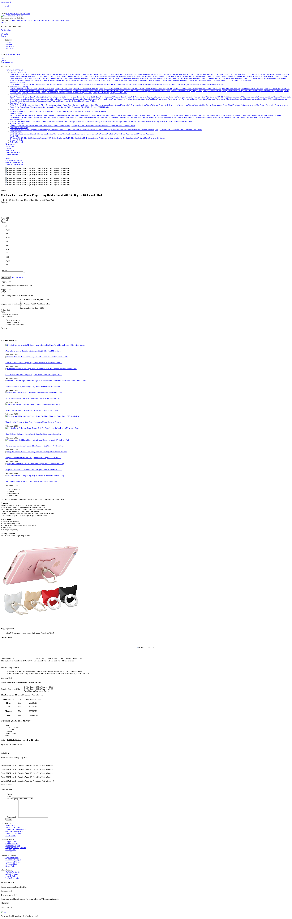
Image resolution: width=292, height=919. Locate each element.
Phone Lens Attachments (37, 101)
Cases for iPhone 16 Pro (96, 80)
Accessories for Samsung (19, 87)
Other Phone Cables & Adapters (253, 97)
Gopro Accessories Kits (251, 105)
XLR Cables (23, 138)
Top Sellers (9, 146)
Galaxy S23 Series (263, 91)
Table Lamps (142, 117)
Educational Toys (39, 111)
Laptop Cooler (50, 130)
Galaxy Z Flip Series (178, 91)
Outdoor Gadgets (129, 126)
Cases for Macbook (168, 85)
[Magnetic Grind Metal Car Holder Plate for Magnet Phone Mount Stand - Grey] (34, 464)
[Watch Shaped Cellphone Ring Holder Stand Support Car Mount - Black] (32, 404)
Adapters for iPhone (161, 97)
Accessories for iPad (17, 82)
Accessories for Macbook (152, 85)
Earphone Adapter (76, 99)
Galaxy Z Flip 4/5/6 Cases (212, 91)
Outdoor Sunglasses (17, 126)
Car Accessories (16, 132)
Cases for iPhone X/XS (75, 76)
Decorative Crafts (167, 115)
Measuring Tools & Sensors (198, 117)
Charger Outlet (285, 97)
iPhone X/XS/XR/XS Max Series (54, 76)
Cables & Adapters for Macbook (187, 85)
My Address (9, 48)
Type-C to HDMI (89, 97)
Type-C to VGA (102, 97)
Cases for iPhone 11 (228, 76)
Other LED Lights (121, 117)
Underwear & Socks (144, 121)
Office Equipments (74, 107)
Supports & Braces (116, 126)
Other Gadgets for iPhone (161, 78)
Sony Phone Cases (184, 99)
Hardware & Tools (154, 117)
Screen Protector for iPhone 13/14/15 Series (26, 80)
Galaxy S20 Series (17, 89)
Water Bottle (65, 20)
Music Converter (150, 138)
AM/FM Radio (103, 107)
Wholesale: (11, 355)
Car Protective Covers (89, 134)
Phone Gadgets (83, 101)
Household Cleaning (258, 115)
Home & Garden (16, 113)
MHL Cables (88, 138)
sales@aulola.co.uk (13, 14)
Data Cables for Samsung (191, 97)
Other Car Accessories (146, 134)
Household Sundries (273, 115)
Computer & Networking (19, 128)
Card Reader (197, 130)
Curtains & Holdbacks (206, 115)
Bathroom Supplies (17, 115)
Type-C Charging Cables (39, 97)
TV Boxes (14, 138)
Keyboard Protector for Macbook (212, 85)
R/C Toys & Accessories (97, 111)
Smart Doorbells (84, 105)
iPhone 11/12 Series (213, 76)
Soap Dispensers (30, 115)
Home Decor (155, 115)
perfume (13, 20)
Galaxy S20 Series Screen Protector (85, 89)
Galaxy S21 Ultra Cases (152, 89)
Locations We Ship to (13, 860)
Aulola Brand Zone (12, 827)
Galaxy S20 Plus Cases (46, 89)
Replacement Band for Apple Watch (33, 74)
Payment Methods (11, 858)
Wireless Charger (40, 99)
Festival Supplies (214, 117)
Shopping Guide (11, 842)
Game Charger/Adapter (33, 107)
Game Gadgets (61, 107)
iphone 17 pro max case (242, 80)
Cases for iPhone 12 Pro (18, 78)
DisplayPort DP (99, 138)
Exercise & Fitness (102, 126)
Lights (84, 117)
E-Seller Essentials (16, 142)
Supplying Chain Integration (15, 829)
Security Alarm (40, 105)
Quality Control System (13, 831)
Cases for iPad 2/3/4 (70, 85)
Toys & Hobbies (16, 109)
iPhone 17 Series (161, 80)
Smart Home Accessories (100, 105)
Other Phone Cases (163, 91)
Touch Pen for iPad (124, 85)
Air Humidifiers (244, 115)
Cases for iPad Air (41, 85)
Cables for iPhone (174, 97)
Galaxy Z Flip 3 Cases (194, 91)
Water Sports (52, 126)
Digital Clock (219, 115)
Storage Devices (161, 130)
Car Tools (118, 134)
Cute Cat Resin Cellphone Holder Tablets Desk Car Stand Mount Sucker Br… (33, 434)
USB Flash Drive (186, 130)
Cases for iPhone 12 (282, 76)
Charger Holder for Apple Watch (83, 74)
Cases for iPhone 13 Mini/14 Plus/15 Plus (271, 78)
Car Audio (126, 134)
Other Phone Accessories (249, 99)
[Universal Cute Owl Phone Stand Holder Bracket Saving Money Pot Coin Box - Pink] (37, 440)
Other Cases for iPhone (118, 78)
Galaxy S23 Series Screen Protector (52, 93)
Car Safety (111, 134)
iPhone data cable (41, 20)
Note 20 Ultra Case (229, 89)
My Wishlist (9, 46)
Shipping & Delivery (13, 862)
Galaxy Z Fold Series (230, 91)
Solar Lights (132, 117)
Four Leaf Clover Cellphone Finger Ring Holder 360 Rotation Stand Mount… (33, 386)
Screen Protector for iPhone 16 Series (141, 80)
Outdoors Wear (30, 126)
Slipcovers (193, 115)
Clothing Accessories (128, 121)
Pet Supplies (134, 115)
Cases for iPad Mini (55, 85)
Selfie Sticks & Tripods (266, 99)
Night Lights (109, 117)
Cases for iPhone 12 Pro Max (38, 78)
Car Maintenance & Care (71, 134)
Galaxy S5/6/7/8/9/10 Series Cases (81, 91)
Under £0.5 (9, 150)
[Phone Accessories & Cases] (12, 16)
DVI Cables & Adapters (74, 138)
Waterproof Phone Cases (216, 99)
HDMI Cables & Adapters (37, 138)
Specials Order (10, 876)
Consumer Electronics (18, 103)
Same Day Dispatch (12, 152)
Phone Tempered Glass (55, 101)
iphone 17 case (200, 80)
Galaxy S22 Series (243, 89)
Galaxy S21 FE (166, 89)
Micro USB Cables (207, 97)
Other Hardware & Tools (178, 117)
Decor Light (92, 117)
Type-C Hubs (126, 97)
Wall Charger (21, 20)
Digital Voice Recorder (89, 107)
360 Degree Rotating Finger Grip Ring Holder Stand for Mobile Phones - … (33, 481)
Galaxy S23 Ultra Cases (30, 93)
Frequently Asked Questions (15, 848)
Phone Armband (281, 99)
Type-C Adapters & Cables (20, 97)
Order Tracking (11, 864)
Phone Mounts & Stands (19, 101)
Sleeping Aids (73, 121)
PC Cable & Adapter (64, 130)
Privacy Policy (10, 836)
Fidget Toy (14, 111)
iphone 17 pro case (213, 80)
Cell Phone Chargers (272, 97)
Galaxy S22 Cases (256, 89)
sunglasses (56, 20)
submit (8, 819)
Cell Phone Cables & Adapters (142, 97)
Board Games (51, 111)
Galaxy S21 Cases (119, 89)
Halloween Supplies (228, 117)
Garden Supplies (57, 117)
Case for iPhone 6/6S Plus (156, 74)
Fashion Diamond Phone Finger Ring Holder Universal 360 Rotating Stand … (33, 363)
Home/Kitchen (69, 115)
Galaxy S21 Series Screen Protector (185, 89)
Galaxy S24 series (72, 93)
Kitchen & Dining (108, 115)
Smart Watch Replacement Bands (171, 105)
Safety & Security (16, 105)
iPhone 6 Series (125, 74)
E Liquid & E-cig (16, 140)
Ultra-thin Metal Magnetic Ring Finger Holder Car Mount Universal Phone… (33, 422)
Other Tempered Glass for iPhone (139, 78)
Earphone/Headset (63, 99)
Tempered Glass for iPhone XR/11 (131, 76)
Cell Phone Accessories (18, 95)
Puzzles (30, 111)
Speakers (129, 99)
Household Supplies (231, 115)
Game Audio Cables (17, 107)
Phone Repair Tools (71, 101)
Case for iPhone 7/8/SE (242, 74)
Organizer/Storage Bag (18, 117)
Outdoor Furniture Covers (72, 117)
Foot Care (39, 121)
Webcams (41, 130)
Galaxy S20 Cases (30, 89)
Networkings (107, 130)
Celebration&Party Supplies (246, 117)
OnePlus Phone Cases (154, 99)
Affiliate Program (11, 874)
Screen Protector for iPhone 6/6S (178, 74)
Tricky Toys (22, 111)
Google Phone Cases (169, 99)
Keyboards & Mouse (79, 130)
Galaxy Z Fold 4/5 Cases (247, 91)
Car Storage (57, 134)
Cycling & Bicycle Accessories (83, 126)
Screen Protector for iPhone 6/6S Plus (204, 74)
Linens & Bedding (122, 115)
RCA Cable (139, 138)
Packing (92, 101)
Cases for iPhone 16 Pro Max (116, 80)
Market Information (12, 878)
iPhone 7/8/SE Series (226, 74)
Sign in (8, 40)
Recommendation (11, 154)
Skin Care (31, 121)
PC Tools (99, 130)
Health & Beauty (16, 119)
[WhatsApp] (7, 62)
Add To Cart (6, 277)
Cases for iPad (15, 85)
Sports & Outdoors (17, 124)
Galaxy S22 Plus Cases (272, 89)
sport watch (30, 20)
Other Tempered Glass (148, 91)
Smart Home (63, 105)
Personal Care (15, 121)
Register (8, 42)
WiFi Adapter (129, 130)
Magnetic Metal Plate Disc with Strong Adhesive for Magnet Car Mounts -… (33, 458)
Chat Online (25, 14)
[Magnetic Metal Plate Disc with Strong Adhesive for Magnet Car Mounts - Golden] (36, 452)
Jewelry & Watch (101, 121)
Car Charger (51, 99)
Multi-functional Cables (232, 97)
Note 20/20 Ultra (205, 89)
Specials (8, 148)
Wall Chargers (15, 99)
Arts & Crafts (62, 111)
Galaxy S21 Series (105, 89)
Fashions (111, 121)
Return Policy (10, 866)
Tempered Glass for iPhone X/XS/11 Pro (159, 76)
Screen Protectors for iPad (107, 85)
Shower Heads (42, 115)
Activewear (176, 121)
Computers (14, 130)
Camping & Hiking (64, 126)
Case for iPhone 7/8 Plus (260, 74)
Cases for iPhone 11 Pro (244, 76)
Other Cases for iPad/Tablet (88, 85)
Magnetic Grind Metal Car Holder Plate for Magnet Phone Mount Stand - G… (33, 470)
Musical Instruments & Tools (77, 111)
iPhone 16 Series (48, 80)
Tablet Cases (63, 91)
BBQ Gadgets (45, 117)
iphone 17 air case (226, 80)
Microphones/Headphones (28, 130)
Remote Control (115, 105)
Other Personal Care (50, 121)
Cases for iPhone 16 (62, 80)
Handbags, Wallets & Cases (162, 121)
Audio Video (14, 136)
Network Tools (118, 130)
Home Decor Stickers (182, 115)
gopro (50, 20)
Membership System (12, 846)
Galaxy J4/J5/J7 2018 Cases (129, 91)
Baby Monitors (29, 105)
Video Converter (111, 138)
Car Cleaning (102, 134)
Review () (7, 200)
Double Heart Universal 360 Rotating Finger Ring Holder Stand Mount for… (33, 351)
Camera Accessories (267, 105)
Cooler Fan (87, 115)
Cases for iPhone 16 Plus (78, 80)
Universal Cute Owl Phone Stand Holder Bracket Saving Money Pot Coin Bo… (34, 446)
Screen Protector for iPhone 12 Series (81, 78)
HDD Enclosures (173, 130)
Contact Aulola (10, 850)
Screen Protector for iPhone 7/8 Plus (28, 76)
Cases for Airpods (118, 99)
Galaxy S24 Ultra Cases (118, 93)
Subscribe (5, 903)
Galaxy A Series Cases (50, 91)
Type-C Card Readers (75, 97)
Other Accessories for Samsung (30, 91)
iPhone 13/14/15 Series (179, 78)
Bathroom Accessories (56, 115)
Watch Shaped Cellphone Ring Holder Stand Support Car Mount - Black (31, 410)
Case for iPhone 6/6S (139, 74)
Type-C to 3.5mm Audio (57, 97)
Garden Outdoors (33, 117)
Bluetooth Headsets (90, 99)
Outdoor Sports (42, 126)
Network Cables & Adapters (144, 130)
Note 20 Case (216, 89)
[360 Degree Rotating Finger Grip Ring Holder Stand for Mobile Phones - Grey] (34, 476)
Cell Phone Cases (139, 99)
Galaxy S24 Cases (85, 93)
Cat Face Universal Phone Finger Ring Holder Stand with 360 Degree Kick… (33, 375)
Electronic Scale (145, 115)
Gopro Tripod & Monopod (232, 105)
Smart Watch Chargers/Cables (195, 105)
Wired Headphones (105, 99)
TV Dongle (161, 138)
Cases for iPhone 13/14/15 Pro (219, 78)
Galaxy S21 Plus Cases (134, 89)
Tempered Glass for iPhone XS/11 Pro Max (190, 76)
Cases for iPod (137, 85)
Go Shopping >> (7, 30)
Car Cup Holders (47, 134)
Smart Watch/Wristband (150, 105)
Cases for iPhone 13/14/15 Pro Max (243, 78)
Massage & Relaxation (86, 121)
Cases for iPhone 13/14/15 (197, 78)
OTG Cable (219, 97)
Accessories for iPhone (18, 72)
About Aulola (10, 825)
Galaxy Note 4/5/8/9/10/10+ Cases (106, 91)
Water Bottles (97, 115)
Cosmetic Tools (186, 121)
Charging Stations (27, 99)
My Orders (9, 44)
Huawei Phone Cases (199, 99)
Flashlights (101, 117)
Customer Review (11, 844)
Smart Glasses (73, 105)
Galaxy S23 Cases (276, 91)
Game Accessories (281, 105)
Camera (209, 105)
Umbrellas (79, 115)
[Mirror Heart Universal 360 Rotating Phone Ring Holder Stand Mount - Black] (34, 392)
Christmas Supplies (263, 117)
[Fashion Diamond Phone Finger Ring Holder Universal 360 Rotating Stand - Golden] (36, 357)
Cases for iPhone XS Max (93, 76)
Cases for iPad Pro (27, 85)
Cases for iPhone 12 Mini (59, 78)
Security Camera (52, 105)
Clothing (118, 121)
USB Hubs (91, 130)
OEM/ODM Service (12, 872)
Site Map (8, 852)
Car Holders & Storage (18, 134)
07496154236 (5, 66)
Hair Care (24, 121)
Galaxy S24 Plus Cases (101, 93)
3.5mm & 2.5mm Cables (126, 138)
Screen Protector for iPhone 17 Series (180, 80)
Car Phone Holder (33, 134)
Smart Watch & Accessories (131, 105)
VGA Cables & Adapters (56, 138)
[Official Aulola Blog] (3, 912)
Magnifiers (165, 117)
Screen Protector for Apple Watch (58, 74)
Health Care (63, 121)
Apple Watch (15, 74)
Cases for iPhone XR (111, 76)
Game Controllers (48, 107)
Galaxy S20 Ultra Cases (63, 89)
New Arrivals (10, 144)
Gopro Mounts (217, 105)
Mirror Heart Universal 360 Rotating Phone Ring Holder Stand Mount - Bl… (33, 398)
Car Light (134, 134)
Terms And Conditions (13, 834)
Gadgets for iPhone (103, 78)
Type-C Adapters (114, 97)
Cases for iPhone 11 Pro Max (263, 76)
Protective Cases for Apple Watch (107, 74)
